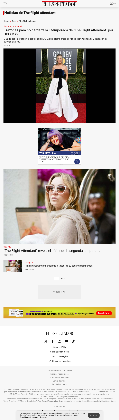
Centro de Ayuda (59, 381)
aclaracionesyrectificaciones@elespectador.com (59, 396)
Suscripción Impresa (59, 352)
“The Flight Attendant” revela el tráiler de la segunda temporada (51, 251)
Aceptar (93, 415)
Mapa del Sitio (59, 347)
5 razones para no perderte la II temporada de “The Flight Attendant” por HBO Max (58, 32)
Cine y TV (7, 247)
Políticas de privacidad (59, 377)
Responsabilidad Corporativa (59, 370)
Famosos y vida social (12, 26)
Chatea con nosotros (61, 361)
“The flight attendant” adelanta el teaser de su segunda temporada (58, 265)
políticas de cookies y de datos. (34, 417)
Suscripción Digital (59, 356)
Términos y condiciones (59, 374)
